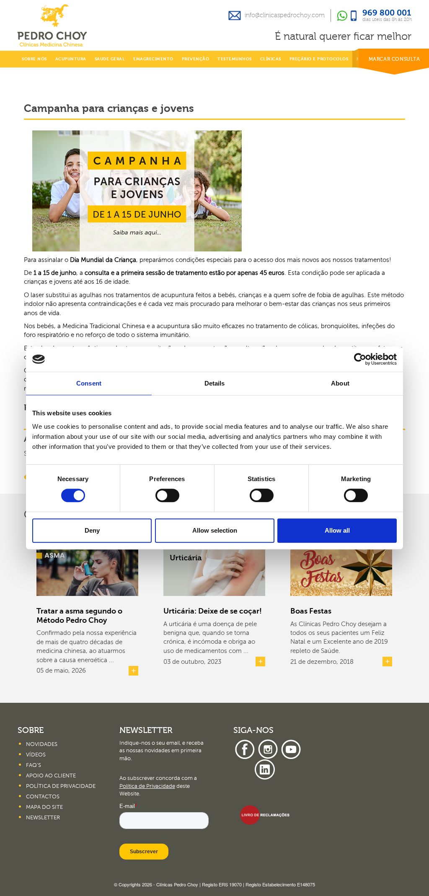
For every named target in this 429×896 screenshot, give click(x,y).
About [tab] (340, 383)
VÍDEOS (36, 755)
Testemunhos (234, 59)
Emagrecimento (153, 59)
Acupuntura (70, 59)
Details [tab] (214, 383)
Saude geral (110, 59)
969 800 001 (386, 13)
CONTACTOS (42, 797)
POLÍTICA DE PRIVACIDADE (61, 786)
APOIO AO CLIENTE (51, 776)
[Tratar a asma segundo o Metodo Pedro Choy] (87, 568)
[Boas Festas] (341, 568)
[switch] (167, 495)
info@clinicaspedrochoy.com (285, 15)
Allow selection (214, 530)
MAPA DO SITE (44, 807)
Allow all (337, 530)
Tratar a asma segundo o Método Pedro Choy (79, 615)
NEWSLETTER (43, 818)
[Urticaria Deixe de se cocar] (214, 568)
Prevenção (195, 59)
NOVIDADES (41, 744)
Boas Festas (310, 611)
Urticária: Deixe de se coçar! (212, 611)
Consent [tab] (88, 383)
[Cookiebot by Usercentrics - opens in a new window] (360, 359)
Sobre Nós (34, 59)
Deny (92, 530)
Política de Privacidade (147, 786)
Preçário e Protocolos (319, 59)
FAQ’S (33, 765)
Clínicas (270, 59)
